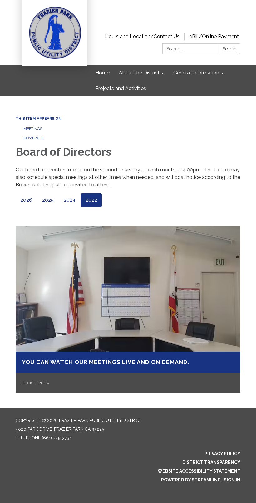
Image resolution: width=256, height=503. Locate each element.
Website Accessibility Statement (199, 471)
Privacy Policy (222, 453)
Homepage (33, 138)
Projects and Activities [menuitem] (120, 88)
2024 (70, 200)
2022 (91, 200)
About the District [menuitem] (139, 73)
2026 (26, 200)
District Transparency (211, 462)
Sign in (232, 479)
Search (229, 48)
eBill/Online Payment (214, 36)
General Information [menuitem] (196, 73)
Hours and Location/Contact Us (142, 36)
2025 (48, 200)
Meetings (32, 128)
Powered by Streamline (190, 479)
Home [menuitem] (102, 73)
